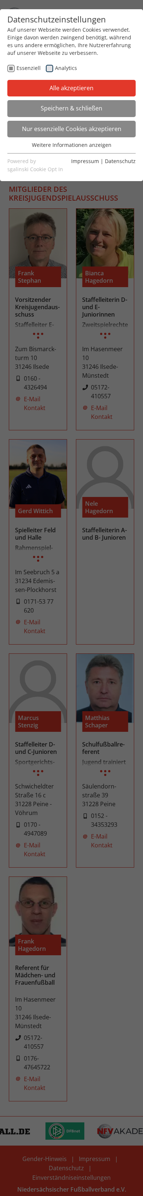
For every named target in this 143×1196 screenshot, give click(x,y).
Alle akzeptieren (72, 88)
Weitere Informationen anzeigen (71, 144)
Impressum (85, 161)
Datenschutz (120, 161)
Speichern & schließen (71, 108)
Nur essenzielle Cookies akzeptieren (71, 129)
